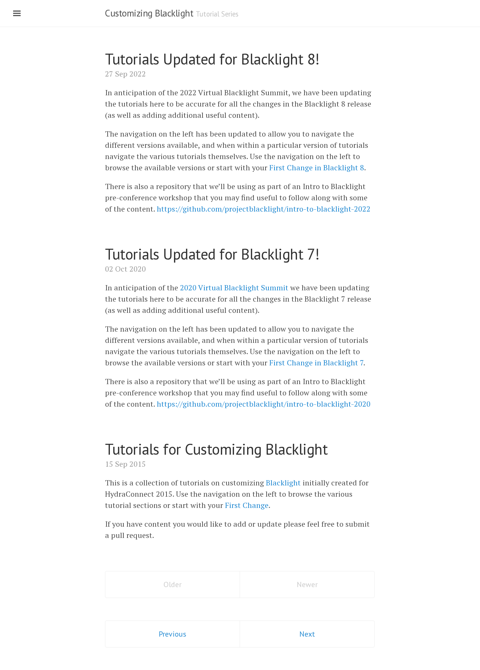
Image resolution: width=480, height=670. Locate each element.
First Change (246, 505)
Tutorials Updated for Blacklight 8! (212, 59)
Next (307, 634)
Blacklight (283, 483)
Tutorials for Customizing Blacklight (216, 449)
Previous (172, 634)
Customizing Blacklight (149, 13)
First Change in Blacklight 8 (316, 167)
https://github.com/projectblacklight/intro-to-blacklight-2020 (263, 404)
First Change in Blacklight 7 (316, 363)
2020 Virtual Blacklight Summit (234, 287)
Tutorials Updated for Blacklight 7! (212, 254)
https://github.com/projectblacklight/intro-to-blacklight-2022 (263, 209)
